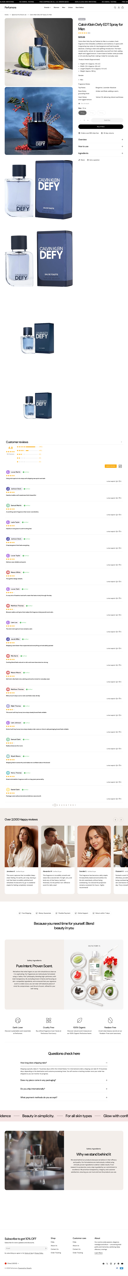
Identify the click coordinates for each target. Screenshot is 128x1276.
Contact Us (54, 1249)
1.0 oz (84, 113)
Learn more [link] (99, 1253)
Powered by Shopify (25, 1268)
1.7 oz (93, 113)
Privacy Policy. (39, 1253)
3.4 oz (102, 113)
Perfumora (10, 7)
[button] (52, 805)
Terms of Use (29, 1253)
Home (6, 15)
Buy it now (100, 127)
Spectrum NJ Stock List (19, 15)
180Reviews (10, 454)
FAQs (52, 1242)
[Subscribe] (46, 1248)
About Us (54, 1246)
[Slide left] (115, 819)
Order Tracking (56, 1253)
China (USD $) (12, 1263)
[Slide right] (121, 819)
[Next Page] (75, 805)
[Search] (115, 7)
